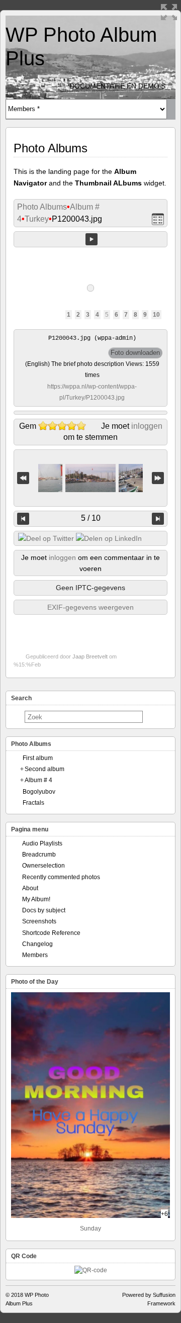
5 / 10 (91, 518)
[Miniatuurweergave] (158, 219)
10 (156, 314)
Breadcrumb (39, 854)
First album (38, 758)
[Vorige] (23, 519)
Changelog (37, 944)
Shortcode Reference (51, 932)
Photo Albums (42, 207)
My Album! (36, 899)
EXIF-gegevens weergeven (90, 607)
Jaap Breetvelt (90, 656)
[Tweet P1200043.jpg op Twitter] (46, 538)
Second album (44, 769)
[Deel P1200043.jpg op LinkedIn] (109, 538)
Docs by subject (43, 910)
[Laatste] (158, 478)
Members (35, 955)
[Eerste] (23, 478)
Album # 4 (38, 780)
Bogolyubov (39, 791)
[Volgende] (158, 519)
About (30, 888)
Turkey (37, 219)
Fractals (33, 802)
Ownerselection (43, 865)
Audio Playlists (42, 843)
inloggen (146, 426)
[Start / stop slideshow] (91, 239)
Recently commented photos (61, 877)
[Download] (135, 352)
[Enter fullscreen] (169, 12)
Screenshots (39, 921)
